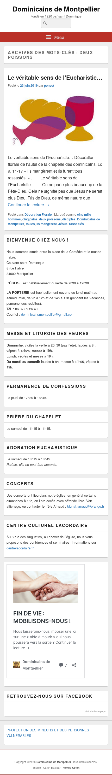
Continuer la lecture (28, 205)
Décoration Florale (38, 214)
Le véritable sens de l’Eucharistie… (55, 77)
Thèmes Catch (70, 768)
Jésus (62, 223)
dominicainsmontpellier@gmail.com (47, 314)
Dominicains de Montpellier (56, 9)
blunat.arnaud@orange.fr (85, 506)
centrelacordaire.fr (20, 547)
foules (30, 223)
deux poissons (50, 219)
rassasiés (76, 223)
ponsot (49, 85)
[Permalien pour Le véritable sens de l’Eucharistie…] (53, 151)
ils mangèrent (46, 223)
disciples (69, 219)
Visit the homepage (95, 711)
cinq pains (30, 219)
